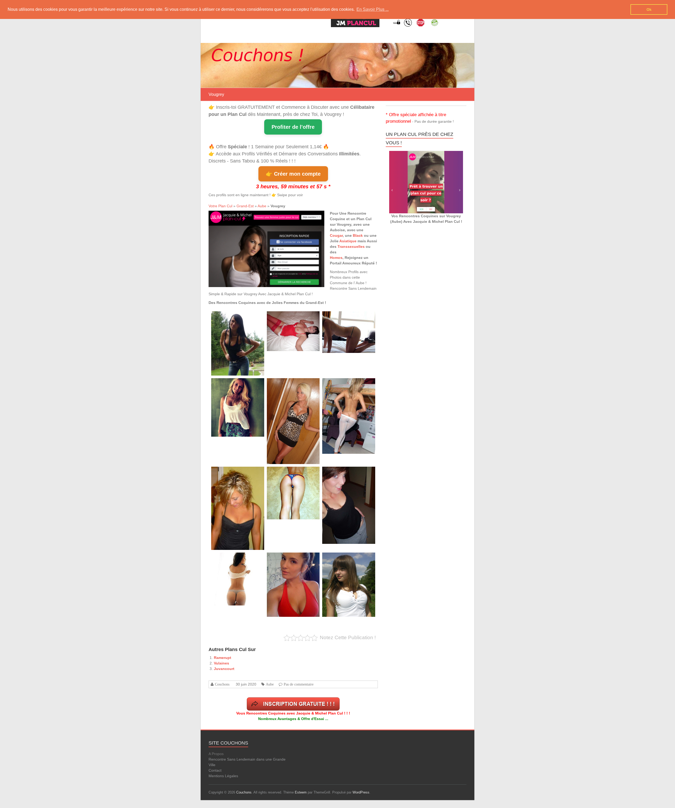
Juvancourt (224, 669)
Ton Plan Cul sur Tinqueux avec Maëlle (293, 472)
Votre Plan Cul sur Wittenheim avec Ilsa (238, 384)
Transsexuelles (351, 246)
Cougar (336, 235)
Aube (262, 206)
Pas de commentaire (299, 684)
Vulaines (221, 663)
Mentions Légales (223, 776)
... (239, 330)
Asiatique (347, 241)
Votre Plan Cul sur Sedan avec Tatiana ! (349, 558)
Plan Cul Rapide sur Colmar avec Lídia (237, 317)
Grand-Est (245, 206)
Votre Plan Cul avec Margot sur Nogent (237, 558)
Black (358, 235)
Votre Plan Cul (220, 206)
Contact (215, 770)
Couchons (222, 684)
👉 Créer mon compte (293, 174)
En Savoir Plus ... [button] (372, 9)
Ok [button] (649, 9)
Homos (336, 257)
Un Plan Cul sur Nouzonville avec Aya (292, 317)
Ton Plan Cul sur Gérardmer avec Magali (349, 317)
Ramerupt (222, 658)
